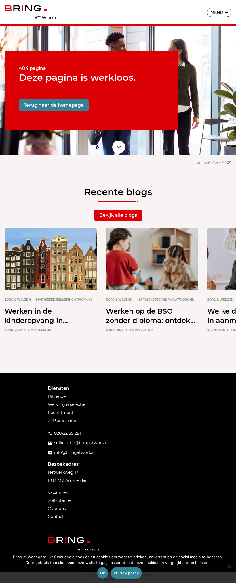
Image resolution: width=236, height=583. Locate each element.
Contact (56, 516)
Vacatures (58, 492)
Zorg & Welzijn (18, 300)
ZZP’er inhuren (62, 420)
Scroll (118, 147)
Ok (102, 573)
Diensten (58, 388)
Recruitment (60, 412)
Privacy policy (126, 573)
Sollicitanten (60, 500)
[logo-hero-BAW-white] (74, 544)
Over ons (57, 508)
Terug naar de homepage (54, 105)
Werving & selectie (66, 404)
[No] (229, 566)
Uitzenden (58, 396)
